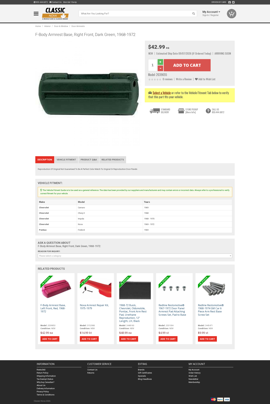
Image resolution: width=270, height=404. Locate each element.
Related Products (113, 159)
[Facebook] (229, 2)
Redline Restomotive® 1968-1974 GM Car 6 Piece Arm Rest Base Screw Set (211, 309)
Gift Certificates (145, 373)
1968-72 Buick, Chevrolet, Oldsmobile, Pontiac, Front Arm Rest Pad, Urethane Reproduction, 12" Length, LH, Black (133, 313)
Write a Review (184, 79)
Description (45, 159)
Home (38, 26)
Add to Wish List (206, 79)
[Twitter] (233, 2)
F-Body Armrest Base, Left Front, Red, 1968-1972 (53, 308)
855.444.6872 (41, 2)
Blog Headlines (145, 379)
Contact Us (56, 2)
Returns (90, 373)
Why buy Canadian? (45, 382)
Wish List (193, 376)
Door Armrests (78, 26)
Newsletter (193, 379)
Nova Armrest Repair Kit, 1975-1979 (94, 306)
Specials (142, 376)
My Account (194, 370)
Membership (194, 382)
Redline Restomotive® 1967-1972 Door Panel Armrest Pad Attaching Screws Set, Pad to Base (172, 309)
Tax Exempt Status (45, 379)
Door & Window (61, 26)
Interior (47, 26)
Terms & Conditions (45, 395)
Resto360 (41, 370)
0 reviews (167, 79)
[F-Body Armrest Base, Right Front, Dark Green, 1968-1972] (88, 94)
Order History (194, 373)
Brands (141, 370)
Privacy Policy (43, 391)
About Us (41, 385)
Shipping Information (46, 376)
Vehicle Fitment (66, 159)
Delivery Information (46, 388)
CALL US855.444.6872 (218, 111)
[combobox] (135, 256)
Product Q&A (89, 159)
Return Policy (42, 373)
